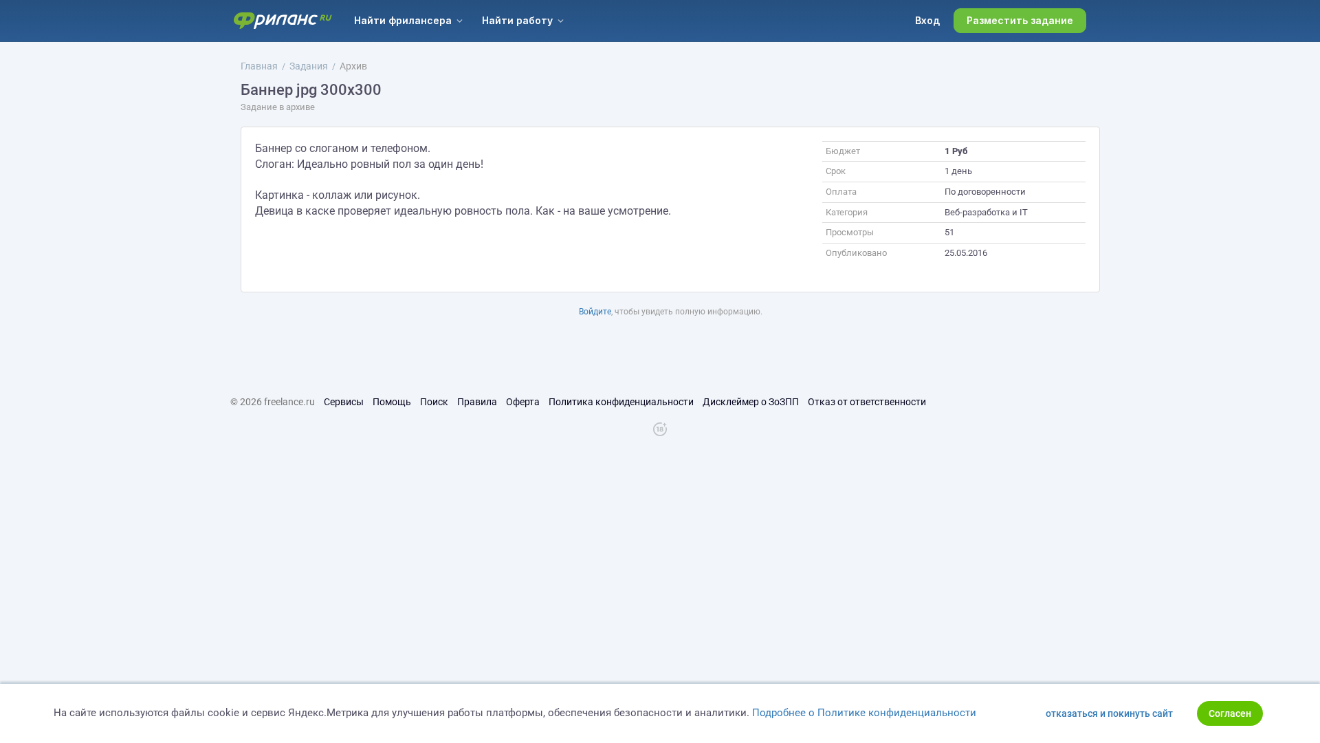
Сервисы (344, 401)
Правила (477, 401)
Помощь (392, 401)
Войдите (595, 311)
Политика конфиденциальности (621, 401)
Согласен (1230, 713)
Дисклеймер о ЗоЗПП (751, 401)
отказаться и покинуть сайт (1109, 713)
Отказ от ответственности (867, 401)
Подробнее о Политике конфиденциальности (864, 713)
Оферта (523, 401)
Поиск (434, 401)
